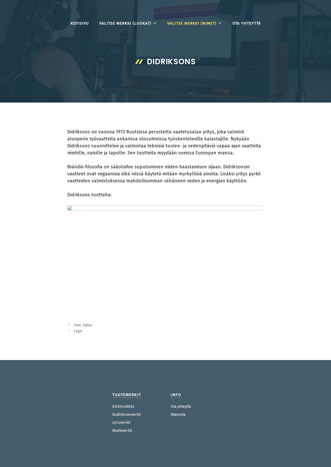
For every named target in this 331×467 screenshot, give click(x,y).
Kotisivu (80, 23)
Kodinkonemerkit (126, 414)
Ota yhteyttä (246, 23)
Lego (77, 331)
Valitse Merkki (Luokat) (125, 23)
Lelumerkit (121, 422)
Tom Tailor (82, 325)
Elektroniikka (123, 406)
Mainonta (178, 414)
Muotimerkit (122, 430)
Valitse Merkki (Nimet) (191, 23)
